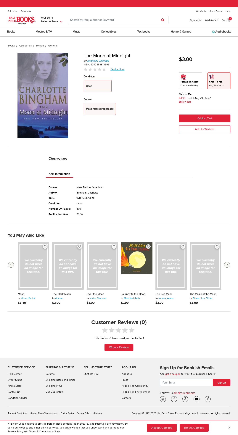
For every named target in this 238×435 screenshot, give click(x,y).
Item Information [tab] (59, 174)
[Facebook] (174, 399)
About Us (127, 374)
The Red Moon (164, 294)
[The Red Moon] (171, 266)
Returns (50, 374)
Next (227, 265)
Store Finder (216, 11)
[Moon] (33, 266)
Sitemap (98, 413)
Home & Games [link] (181, 31)
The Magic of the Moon (203, 294)
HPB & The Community (135, 385)
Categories (25, 45)
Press (125, 379)
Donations (26, 11)
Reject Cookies (194, 428)
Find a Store (15, 385)
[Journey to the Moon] (136, 266)
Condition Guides (18, 397)
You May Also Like (26, 235)
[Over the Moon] (102, 266)
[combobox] (118, 20)
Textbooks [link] (143, 31)
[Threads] (185, 399)
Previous (11, 265)
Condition (89, 76)
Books (11, 45)
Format (88, 99)
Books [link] (11, 31)
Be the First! (117, 69)
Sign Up (222, 382)
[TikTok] (208, 399)
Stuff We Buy (91, 374)
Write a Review (119, 347)
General (52, 45)
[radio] (190, 80)
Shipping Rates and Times (60, 379)
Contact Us (14, 392)
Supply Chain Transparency (44, 413)
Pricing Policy (67, 413)
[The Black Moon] (68, 266)
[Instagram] (163, 399)
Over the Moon (95, 294)
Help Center (15, 374)
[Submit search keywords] (164, 20)
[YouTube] (197, 399)
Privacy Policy (84, 413)
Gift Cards (201, 11)
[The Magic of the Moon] (205, 266)
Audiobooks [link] (223, 31)
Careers (126, 397)
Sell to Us (12, 11)
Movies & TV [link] (44, 31)
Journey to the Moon (133, 294)
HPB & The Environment (136, 392)
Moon (21, 294)
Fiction (40, 45)
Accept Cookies (161, 428)
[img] (95, 69)
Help (228, 11)
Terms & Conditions (18, 413)
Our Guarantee (54, 391)
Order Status (15, 379)
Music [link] (76, 31)
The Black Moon (61, 294)
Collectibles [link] (108, 31)
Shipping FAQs (54, 385)
